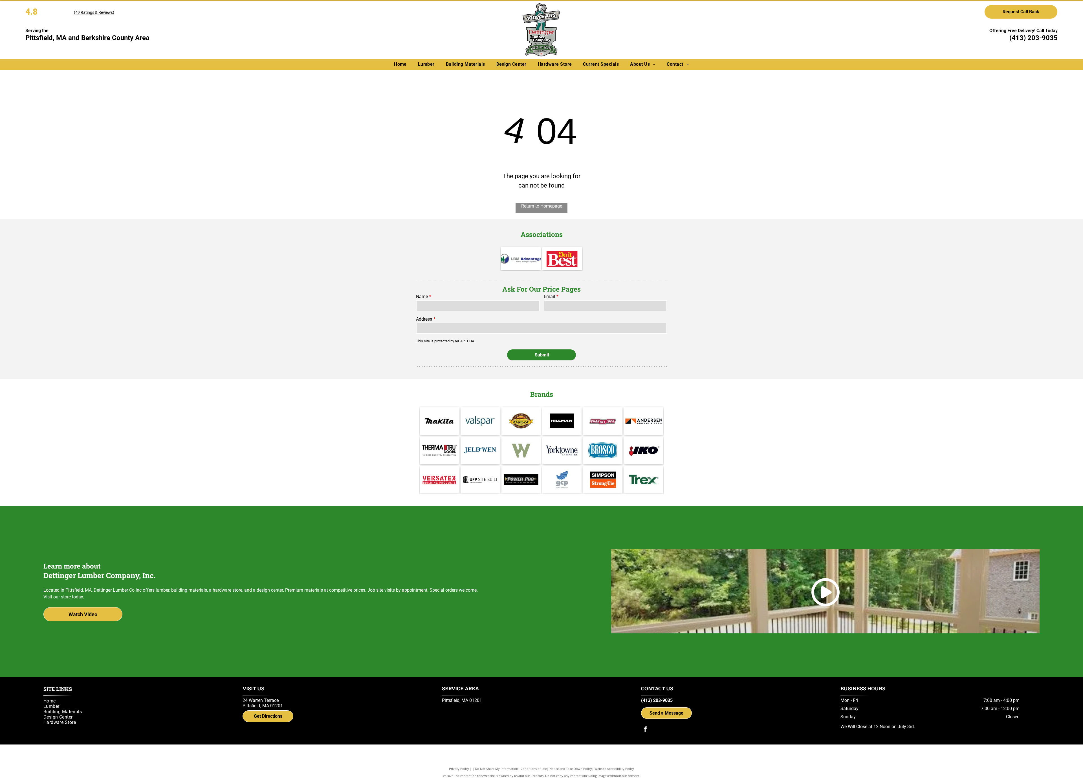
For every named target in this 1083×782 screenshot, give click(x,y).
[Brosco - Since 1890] (602, 450)
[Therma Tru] (439, 450)
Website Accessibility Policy (614, 768)
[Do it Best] (562, 258)
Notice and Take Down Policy (570, 768)
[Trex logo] (643, 480)
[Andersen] (643, 421)
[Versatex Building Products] (439, 480)
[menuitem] (400, 64)
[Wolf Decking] (521, 450)
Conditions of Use (534, 768)
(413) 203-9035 (1033, 38)
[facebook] (645, 730)
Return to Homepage (541, 206)
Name (422, 296)
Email (549, 296)
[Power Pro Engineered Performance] (521, 480)
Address (424, 319)
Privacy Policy (459, 768)
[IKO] (643, 450)
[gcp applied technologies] (562, 480)
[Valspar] (480, 421)
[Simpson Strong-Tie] (602, 480)
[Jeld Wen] (480, 450)
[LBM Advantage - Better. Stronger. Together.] (521, 258)
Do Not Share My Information (496, 768)
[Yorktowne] (562, 450)
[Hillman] (562, 421)
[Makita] (439, 421)
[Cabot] (521, 421)
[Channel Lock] (602, 421)
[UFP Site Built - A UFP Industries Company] (480, 480)
